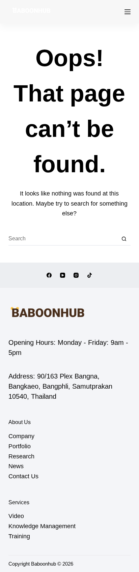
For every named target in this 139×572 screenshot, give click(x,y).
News (16, 466)
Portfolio (19, 446)
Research (21, 456)
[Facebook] (49, 275)
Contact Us (23, 476)
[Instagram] (76, 275)
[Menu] (127, 12)
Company (21, 436)
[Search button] (124, 239)
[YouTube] (62, 275)
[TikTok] (89, 275)
